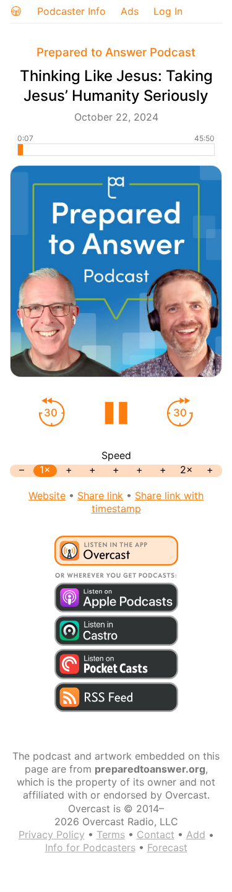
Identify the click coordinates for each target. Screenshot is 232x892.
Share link (100, 495)
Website (47, 495)
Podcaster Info (71, 11)
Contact (155, 834)
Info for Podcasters (90, 847)
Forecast (167, 847)
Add (195, 834)
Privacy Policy (52, 834)
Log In (168, 11)
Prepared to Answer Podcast (116, 52)
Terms (111, 834)
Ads (130, 11)
